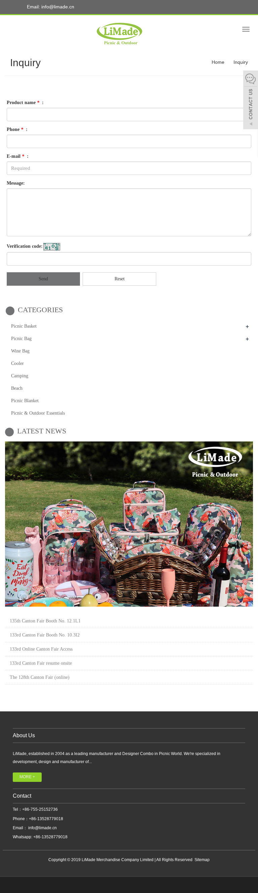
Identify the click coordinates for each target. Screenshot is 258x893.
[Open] (250, 100)
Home (218, 62)
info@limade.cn (42, 828)
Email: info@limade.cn (50, 6)
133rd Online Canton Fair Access (41, 649)
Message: (16, 183)
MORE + (27, 776)
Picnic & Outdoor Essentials (38, 413)
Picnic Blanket (25, 400)
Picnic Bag (21, 338)
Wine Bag (20, 351)
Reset (120, 278)
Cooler (17, 363)
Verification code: (25, 246)
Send (43, 278)
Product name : (25, 102)
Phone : (17, 129)
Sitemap (202, 859)
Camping (19, 375)
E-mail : (18, 156)
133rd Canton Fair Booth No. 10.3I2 (45, 635)
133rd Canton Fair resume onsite (41, 663)
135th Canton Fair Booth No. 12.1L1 (45, 620)
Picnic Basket (24, 326)
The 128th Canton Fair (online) (40, 677)
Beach (17, 388)
